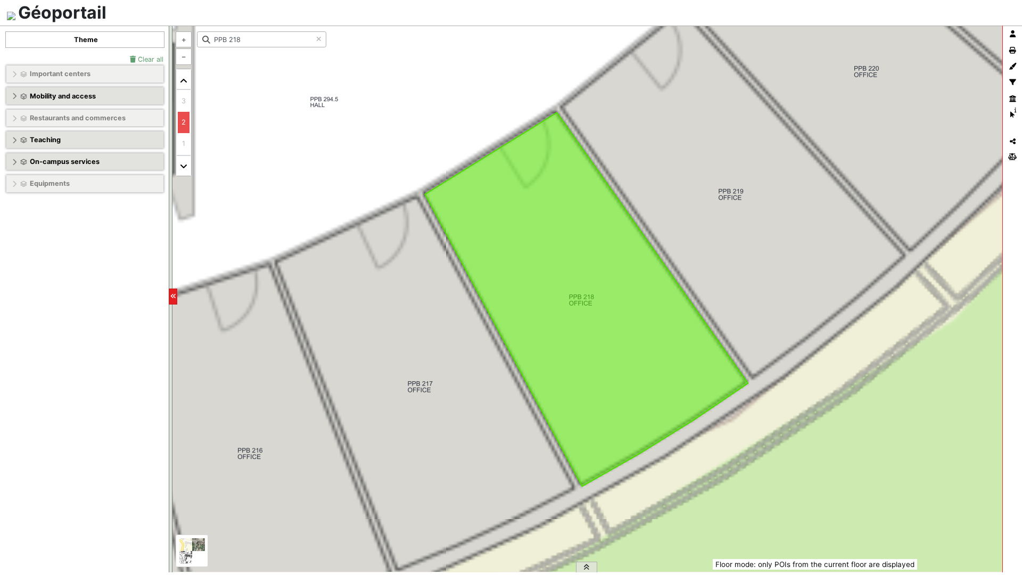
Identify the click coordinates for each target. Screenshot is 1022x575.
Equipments (50, 183)
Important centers (60, 74)
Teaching (45, 140)
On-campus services (65, 162)
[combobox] (261, 39)
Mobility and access (63, 96)
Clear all (149, 59)
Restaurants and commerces (78, 118)
